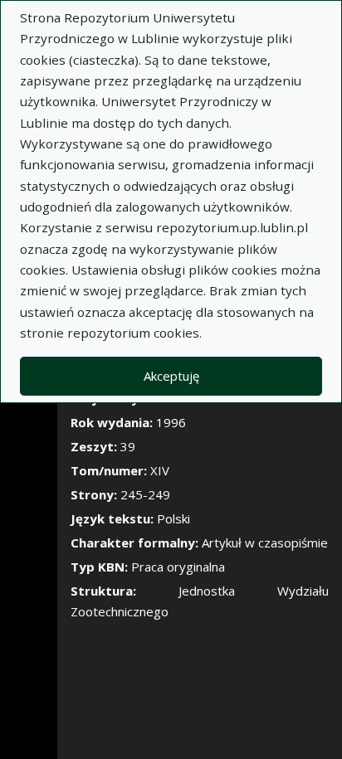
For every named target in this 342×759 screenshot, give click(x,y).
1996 (171, 422)
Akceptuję (171, 375)
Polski (173, 518)
